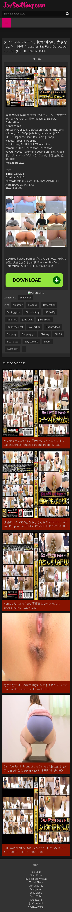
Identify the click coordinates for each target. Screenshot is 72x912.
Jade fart (11, 319)
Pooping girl (28, 334)
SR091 (47, 341)
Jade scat (27, 319)
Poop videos (52, 327)
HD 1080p (50, 312)
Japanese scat (14, 327)
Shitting (44, 334)
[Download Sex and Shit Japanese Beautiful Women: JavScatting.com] (24, 5)
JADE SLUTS (44, 319)
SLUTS (58, 334)
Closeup (32, 305)
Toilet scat (12, 349)
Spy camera (31, 341)
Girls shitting (32, 312)
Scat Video (26, 297)
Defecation (49, 305)
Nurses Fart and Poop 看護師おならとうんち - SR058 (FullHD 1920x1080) (32, 605)
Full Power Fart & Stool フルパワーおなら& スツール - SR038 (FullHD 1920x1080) (35, 850)
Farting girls (13, 312)
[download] (34, 280)
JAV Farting (34, 327)
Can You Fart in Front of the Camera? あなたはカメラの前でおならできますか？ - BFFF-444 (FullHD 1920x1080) (35, 768)
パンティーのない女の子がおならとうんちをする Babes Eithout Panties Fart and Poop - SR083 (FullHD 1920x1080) (34, 443)
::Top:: (36, 865)
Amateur (18, 305)
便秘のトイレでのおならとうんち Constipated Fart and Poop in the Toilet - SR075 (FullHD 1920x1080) (35, 524)
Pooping (11, 334)
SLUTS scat (12, 341)
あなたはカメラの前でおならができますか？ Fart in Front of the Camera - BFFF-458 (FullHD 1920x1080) (36, 687)
